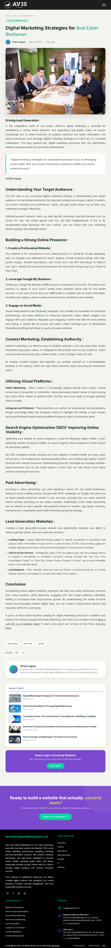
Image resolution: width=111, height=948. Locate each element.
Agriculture (62, 851)
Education (62, 843)
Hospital (61, 859)
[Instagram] (24, 893)
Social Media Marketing (15, 915)
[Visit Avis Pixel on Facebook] (29, 652)
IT (58, 863)
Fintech (61, 847)
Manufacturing (64, 855)
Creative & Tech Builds (15, 928)
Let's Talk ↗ (55, 766)
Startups (61, 867)
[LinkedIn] (7, 893)
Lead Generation (12, 923)
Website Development (14, 907)
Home (8, 16)
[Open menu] (104, 5)
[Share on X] (22, 652)
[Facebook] (19, 893)
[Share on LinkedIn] (16, 652)
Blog (15, 16)
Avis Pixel (55, 946)
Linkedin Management (14, 936)
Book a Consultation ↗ (55, 816)
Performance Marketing (15, 919)
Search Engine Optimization (17, 911)
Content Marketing (13, 932)
